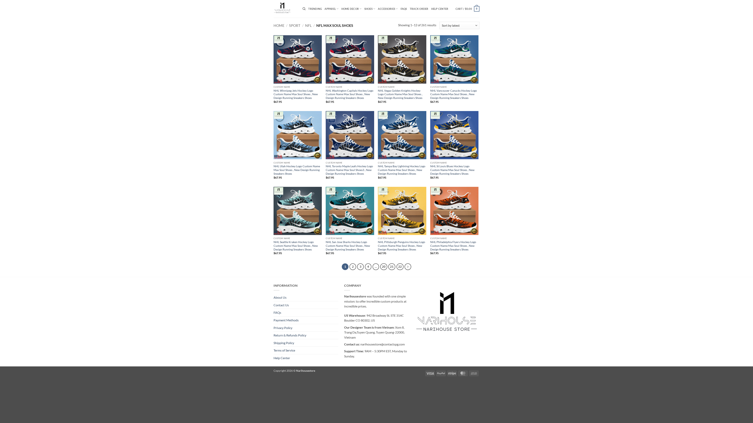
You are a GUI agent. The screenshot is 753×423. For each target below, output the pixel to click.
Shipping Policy (284, 343)
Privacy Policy (283, 328)
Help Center (439, 8)
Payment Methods (286, 320)
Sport (294, 25)
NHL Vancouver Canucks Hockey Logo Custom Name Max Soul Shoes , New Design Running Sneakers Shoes (453, 94)
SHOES (368, 8)
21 (392, 266)
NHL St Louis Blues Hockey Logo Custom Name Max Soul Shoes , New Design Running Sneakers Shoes (452, 169)
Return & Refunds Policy (290, 335)
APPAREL (330, 8)
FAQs (404, 8)
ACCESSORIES (386, 8)
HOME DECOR (350, 8)
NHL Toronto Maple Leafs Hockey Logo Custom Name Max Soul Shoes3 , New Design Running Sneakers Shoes (349, 169)
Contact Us (281, 305)
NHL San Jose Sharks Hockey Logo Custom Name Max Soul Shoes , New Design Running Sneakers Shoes (348, 245)
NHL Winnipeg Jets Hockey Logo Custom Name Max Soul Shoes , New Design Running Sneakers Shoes (296, 94)
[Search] (304, 9)
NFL (308, 25)
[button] (467, 8)
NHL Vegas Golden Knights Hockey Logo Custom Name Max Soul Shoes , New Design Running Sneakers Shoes (400, 94)
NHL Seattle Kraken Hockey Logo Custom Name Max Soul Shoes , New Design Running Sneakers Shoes (296, 245)
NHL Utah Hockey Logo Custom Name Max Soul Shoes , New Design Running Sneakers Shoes (297, 169)
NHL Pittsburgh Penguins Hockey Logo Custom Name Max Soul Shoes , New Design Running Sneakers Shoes (401, 245)
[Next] (408, 266)
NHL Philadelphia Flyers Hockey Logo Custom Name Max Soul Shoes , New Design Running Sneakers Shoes (453, 245)
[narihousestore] (285, 9)
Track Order (419, 8)
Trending (315, 8)
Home (279, 25)
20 (384, 266)
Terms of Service (284, 350)
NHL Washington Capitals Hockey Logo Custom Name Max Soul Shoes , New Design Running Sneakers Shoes (349, 94)
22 (400, 266)
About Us (280, 297)
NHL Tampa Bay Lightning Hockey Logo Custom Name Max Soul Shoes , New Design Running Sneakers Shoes (401, 169)
